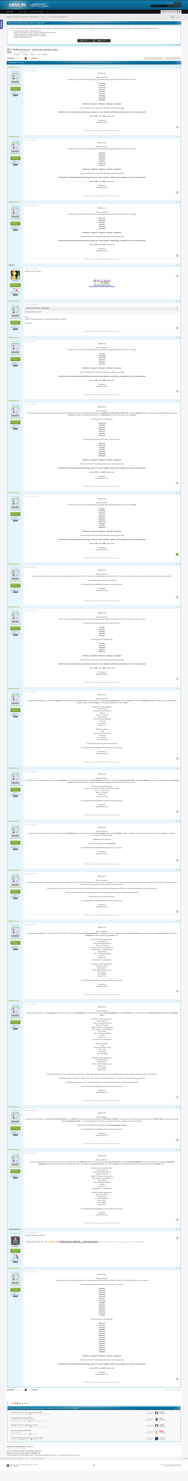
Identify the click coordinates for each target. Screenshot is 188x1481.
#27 (177, 400)
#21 (177, 67)
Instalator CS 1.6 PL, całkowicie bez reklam (24, 1425)
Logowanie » (170, 3)
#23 (177, 202)
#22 (177, 136)
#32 (177, 768)
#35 (177, 921)
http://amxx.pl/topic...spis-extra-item (79, 1241)
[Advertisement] (42, 1396)
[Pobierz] (27, 1403)
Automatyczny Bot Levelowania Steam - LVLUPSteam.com (23, 1453)
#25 (177, 301)
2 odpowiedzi (150, 1425)
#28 (177, 492)
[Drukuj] (25, 1403)
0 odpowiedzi (150, 1412)
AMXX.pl (172, 1465)
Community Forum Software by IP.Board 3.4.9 (170, 1464)
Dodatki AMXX (22, 11)
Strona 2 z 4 (19, 58)
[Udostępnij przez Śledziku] (17, 1403)
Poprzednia (10, 58)
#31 (177, 688)
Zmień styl (12, 1464)
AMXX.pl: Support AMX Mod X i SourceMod (11, 1458)
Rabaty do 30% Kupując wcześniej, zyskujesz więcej (27, 1438)
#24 (177, 265)
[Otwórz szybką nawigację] (179, 11)
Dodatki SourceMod (37, 11)
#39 (177, 1229)
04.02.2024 (162, 1413)
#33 (177, 821)
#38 (177, 1149)
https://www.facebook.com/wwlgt (117, 1125)
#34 (177, 870)
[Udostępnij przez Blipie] (15, 1403)
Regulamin (185, 1458)
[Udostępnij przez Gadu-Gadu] (20, 1403)
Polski (17, 1464)
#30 (177, 607)
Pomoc (35, 1464)
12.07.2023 (162, 1420)
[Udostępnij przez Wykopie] (12, 1403)
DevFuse (178, 44)
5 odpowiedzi (150, 1431)
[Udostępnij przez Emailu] (22, 1403)
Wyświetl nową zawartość (169, 12)
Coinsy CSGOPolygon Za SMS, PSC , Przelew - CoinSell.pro (24, 1450)
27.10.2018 (162, 1439)
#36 (177, 1000)
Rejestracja (178, 3)
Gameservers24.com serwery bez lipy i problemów (26, 1412)
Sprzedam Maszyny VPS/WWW (20, 1430)
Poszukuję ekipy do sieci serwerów (21, 1418)
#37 (177, 1106)
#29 (177, 564)
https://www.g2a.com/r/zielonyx (102, 284)
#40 (177, 1268)
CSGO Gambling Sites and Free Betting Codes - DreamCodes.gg (25, 1455)
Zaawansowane (177, 6)
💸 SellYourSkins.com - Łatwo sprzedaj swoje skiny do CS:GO (62, 1455)
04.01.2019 (162, 1432)
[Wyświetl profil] (15, 78)
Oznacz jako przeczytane (26, 1464)
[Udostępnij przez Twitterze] (7, 1403)
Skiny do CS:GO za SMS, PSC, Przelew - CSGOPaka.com (23, 1452)
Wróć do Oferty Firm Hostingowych (173, 1389)
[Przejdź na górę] (94, 1465)
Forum (11, 11)
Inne (47, 11)
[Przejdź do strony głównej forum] (28, 5)
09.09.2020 (162, 1426)
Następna (35, 58)
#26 (177, 337)
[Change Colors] (180, 6)
